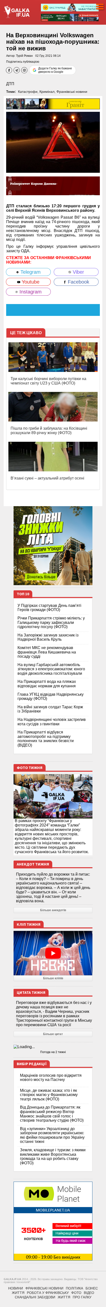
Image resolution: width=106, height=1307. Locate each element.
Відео (89, 1293)
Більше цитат (53, 1034)
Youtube (29, 282)
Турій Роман (24, 56)
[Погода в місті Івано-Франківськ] (53, 1047)
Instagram (30, 291)
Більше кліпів (53, 978)
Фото (76, 1293)
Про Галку (82, 1297)
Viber (77, 272)
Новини (15, 1288)
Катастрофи (27, 92)
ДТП (10, 84)
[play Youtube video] (53, 953)
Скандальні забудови (35, 1297)
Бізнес (92, 1288)
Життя (18, 1293)
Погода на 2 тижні (53, 1052)
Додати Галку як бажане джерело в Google (55, 70)
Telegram (30, 272)
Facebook (77, 282)
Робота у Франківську (48, 1293)
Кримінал (46, 92)
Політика (74, 1288)
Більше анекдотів (53, 910)
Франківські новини (71, 92)
